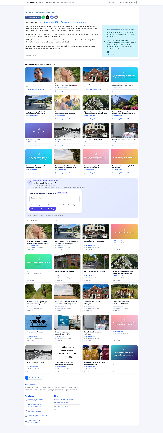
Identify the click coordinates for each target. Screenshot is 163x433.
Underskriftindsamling (33, 22)
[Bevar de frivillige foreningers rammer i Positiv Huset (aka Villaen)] (124, 108)
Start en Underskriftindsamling (126, 2)
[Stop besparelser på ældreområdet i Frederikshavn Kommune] (96, 162)
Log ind (111, 2)
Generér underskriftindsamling (44, 209)
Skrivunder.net (31, 2)
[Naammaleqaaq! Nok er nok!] (38, 79)
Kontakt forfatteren (32, 55)
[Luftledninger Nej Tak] (38, 135)
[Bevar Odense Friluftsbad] (67, 135)
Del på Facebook (34, 17)
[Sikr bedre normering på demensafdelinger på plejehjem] (67, 108)
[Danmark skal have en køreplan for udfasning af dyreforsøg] (38, 162)
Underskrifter (51, 22)
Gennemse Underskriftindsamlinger (57, 2)
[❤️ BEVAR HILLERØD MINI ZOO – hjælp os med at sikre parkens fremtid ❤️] (67, 80)
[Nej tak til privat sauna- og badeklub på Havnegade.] (124, 162)
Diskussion (66, 22)
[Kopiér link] (56, 17)
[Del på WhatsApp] (43, 17)
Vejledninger (30, 396)
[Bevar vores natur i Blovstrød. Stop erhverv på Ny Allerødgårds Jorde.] (67, 162)
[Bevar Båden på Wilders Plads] (96, 135)
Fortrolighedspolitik (79, 22)
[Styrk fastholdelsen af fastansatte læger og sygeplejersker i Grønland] (124, 80)
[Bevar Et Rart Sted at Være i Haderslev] (124, 135)
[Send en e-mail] (52, 17)
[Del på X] (47, 17)
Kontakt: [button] (71, 2)
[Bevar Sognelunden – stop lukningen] (96, 79)
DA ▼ (42, 2)
